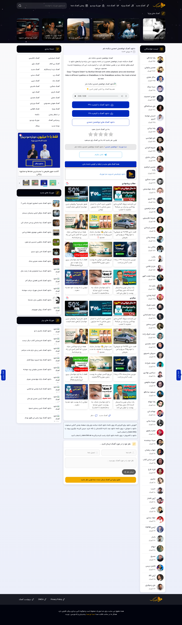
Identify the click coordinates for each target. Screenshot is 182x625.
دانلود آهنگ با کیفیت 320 (99, 105)
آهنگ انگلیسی (34, 58)
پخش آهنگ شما (77, 5)
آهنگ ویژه (125, 5)
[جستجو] (19, 5)
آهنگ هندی (34, 98)
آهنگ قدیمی (34, 86)
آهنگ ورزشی (34, 103)
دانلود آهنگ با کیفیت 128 (98, 113)
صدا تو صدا (90, 614)
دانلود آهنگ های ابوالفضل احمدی (101, 122)
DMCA (41, 599)
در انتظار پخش (54, 114)
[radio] (111, 135)
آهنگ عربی (35, 81)
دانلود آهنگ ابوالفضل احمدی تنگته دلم (119, 48)
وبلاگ (37, 126)
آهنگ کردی (55, 92)
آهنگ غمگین (55, 86)
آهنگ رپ (56, 75)
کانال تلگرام (99, 155)
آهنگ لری (35, 92)
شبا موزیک (159, 5)
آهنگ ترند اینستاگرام (52, 69)
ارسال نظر (130, 472)
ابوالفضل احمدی (111, 147)
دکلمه (37, 114)
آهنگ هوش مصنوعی (52, 103)
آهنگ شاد (111, 5)
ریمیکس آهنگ (54, 120)
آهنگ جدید (140, 5)
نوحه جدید (56, 126)
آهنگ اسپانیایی (54, 58)
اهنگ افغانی (34, 109)
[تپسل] (20, 135)
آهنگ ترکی (35, 64)
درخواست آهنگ (25, 599)
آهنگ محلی (55, 98)
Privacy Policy (56, 599)
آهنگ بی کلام (55, 64)
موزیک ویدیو (95, 5)
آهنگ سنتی (35, 75)
